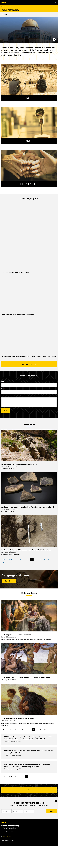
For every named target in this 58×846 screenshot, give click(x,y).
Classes (28, 98)
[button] (55, 2)
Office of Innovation (6, 6)
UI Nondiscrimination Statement (15, 842)
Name (2, 381)
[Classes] (29, 79)
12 (36, 559)
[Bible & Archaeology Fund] (29, 165)
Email (2, 388)
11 (32, 560)
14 (45, 559)
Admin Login (7, 836)
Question (3, 396)
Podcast (28, 141)
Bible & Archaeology (10, 10)
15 (49, 559)
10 (28, 559)
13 (41, 559)
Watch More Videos (28, 364)
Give (28, 790)
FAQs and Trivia (29, 593)
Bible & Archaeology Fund (28, 184)
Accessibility (25, 842)
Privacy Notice (4, 842)
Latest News (29, 424)
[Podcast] (29, 122)
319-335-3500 (7, 833)
